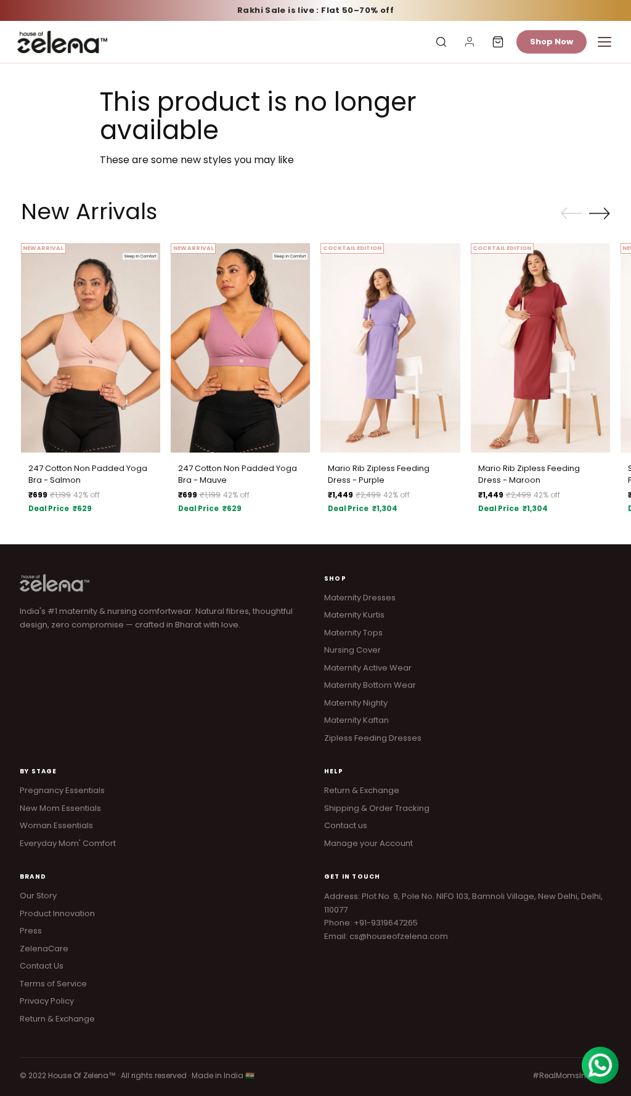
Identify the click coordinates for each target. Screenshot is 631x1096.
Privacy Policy (47, 1001)
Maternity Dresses (360, 597)
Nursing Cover (352, 650)
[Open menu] (604, 41)
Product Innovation (57, 913)
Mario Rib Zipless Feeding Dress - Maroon (529, 474)
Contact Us (41, 966)
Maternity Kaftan (356, 720)
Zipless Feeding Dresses (372, 738)
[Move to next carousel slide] (599, 213)
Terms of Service (53, 983)
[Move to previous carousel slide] (571, 213)
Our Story (38, 895)
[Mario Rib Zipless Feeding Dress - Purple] (390, 347)
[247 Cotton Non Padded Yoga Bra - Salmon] (90, 347)
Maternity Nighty (356, 703)
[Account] (469, 42)
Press (31, 931)
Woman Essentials (56, 825)
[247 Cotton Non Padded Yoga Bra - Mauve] (240, 347)
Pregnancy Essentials (62, 790)
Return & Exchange (361, 790)
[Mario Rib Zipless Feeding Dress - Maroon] (540, 347)
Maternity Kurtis (354, 615)
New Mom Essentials (60, 808)
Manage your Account (368, 843)
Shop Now (551, 41)
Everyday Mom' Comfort (68, 843)
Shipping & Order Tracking (376, 808)
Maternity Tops (353, 633)
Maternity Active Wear (368, 668)
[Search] (441, 42)
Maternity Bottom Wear (370, 685)
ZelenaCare (44, 948)
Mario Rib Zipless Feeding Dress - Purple (378, 474)
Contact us (345, 825)
